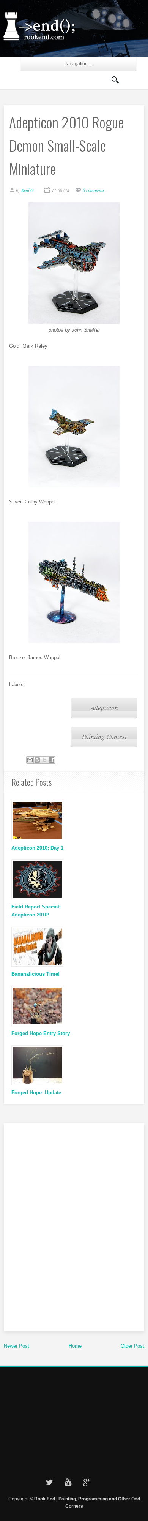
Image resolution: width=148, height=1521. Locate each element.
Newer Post (16, 1346)
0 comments (93, 190)
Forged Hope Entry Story (40, 1033)
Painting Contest (104, 736)
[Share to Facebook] (51, 760)
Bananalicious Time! (35, 974)
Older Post (132, 1346)
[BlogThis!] (37, 760)
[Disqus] (74, 1226)
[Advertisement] (74, 1419)
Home (75, 1346)
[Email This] (30, 760)
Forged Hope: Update (36, 1092)
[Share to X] (44, 760)
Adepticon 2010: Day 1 (37, 848)
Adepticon (104, 707)
